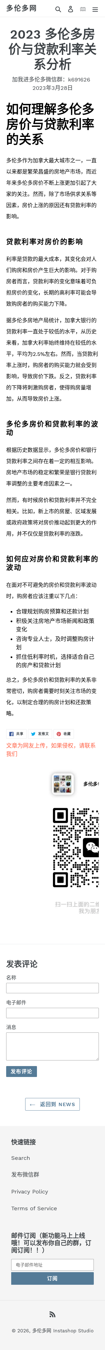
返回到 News (56, 1104)
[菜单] (95, 8)
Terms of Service (34, 1208)
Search (20, 1158)
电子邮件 (16, 1003)
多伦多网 (21, 8)
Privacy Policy (29, 1191)
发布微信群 (25, 1174)
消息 (11, 1027)
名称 (11, 978)
